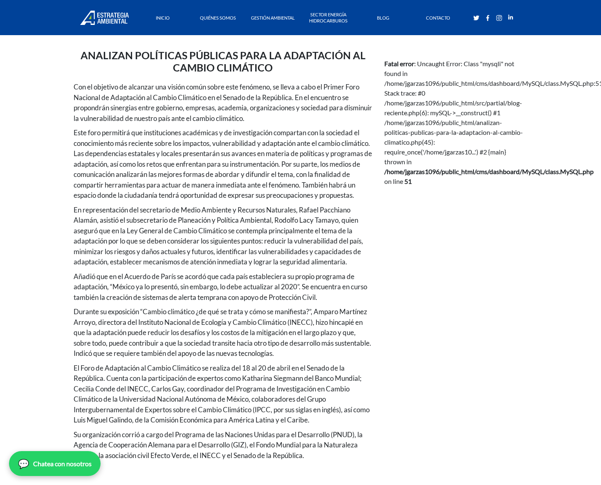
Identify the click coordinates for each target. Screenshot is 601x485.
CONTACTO (438, 17)
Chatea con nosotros (55, 463)
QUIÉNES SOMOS (218, 17)
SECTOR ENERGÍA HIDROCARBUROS (328, 17)
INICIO (163, 17)
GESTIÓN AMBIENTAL (273, 17)
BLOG (383, 17)
